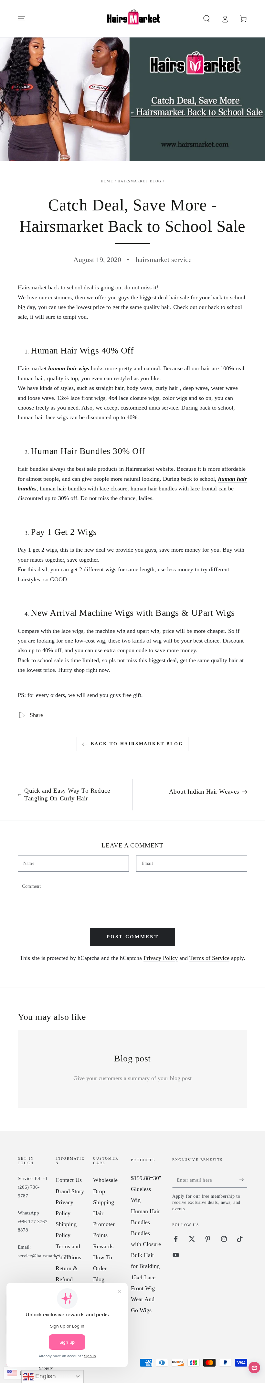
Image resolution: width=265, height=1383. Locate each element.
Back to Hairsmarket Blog (137, 743)
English (45, 1376)
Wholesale (105, 1180)
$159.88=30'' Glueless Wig (146, 1189)
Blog (98, 1279)
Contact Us (69, 1180)
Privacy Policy (160, 958)
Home (107, 181)
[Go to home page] (132, 18)
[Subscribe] (243, 1179)
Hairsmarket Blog (140, 181)
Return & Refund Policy (67, 1279)
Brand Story (70, 1191)
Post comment (133, 936)
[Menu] (22, 18)
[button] (206, 18)
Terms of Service (209, 958)
